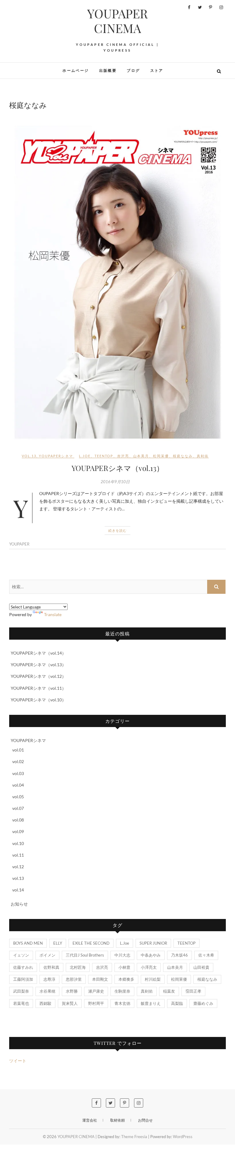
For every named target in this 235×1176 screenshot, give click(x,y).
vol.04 (18, 785)
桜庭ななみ (183, 456)
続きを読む (117, 530)
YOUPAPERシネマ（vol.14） (38, 653)
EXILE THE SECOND (91, 943)
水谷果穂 (47, 991)
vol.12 (18, 866)
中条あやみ (151, 955)
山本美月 (141, 456)
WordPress (182, 1136)
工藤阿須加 (23, 979)
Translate (53, 614)
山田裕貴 (201, 967)
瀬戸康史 (96, 991)
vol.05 (18, 796)
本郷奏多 (126, 979)
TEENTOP (104, 456)
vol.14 (18, 889)
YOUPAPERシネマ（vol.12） (38, 676)
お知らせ (19, 903)
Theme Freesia (134, 1136)
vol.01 (18, 749)
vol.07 (18, 808)
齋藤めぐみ (203, 1003)
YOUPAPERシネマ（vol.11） (38, 688)
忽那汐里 (74, 979)
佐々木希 (206, 955)
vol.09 (18, 831)
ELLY (57, 943)
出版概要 (108, 70)
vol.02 (18, 761)
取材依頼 (117, 1120)
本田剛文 (100, 979)
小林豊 (124, 967)
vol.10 (18, 843)
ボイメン (47, 955)
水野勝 (72, 991)
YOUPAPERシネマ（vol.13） (118, 468)
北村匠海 (78, 967)
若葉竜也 (21, 1003)
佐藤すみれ (23, 967)
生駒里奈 (122, 991)
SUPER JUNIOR (153, 943)
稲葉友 (169, 991)
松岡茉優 (161, 456)
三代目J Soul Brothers (85, 955)
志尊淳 (49, 979)
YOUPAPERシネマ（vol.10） (38, 699)
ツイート (17, 1060)
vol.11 (18, 855)
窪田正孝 (193, 991)
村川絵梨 (153, 979)
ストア (156, 70)
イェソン (21, 955)
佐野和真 (51, 967)
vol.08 (18, 819)
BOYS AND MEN (28, 943)
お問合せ (145, 1120)
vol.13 (29, 456)
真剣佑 (203, 456)
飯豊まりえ (151, 1003)
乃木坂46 (179, 955)
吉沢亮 (123, 456)
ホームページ (75, 70)
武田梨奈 (21, 991)
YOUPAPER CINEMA (117, 20)
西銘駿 (45, 1003)
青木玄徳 (122, 1003)
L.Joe (85, 456)
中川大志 (122, 955)
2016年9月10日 (115, 481)
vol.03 (18, 773)
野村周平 (96, 1003)
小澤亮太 (149, 967)
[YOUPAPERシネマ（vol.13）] (117, 281)
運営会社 (89, 1120)
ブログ (133, 70)
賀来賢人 (70, 1003)
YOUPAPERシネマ (56, 456)
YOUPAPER (19, 544)
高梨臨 (177, 1003)
